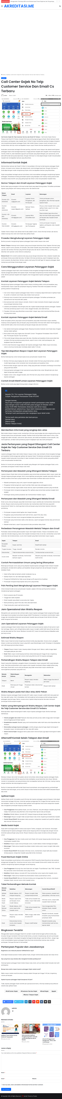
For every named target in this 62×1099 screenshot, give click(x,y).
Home (3, 74)
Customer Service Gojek (29, 991)
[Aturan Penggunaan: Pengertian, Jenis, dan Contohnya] (52, 1030)
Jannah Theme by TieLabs (30, 1096)
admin (5, 95)
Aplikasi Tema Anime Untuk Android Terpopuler (9, 1036)
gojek (54, 991)
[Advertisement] (31, 21)
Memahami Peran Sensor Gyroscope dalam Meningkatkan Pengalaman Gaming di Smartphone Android (36, 1)
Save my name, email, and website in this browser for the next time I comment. (23, 1084)
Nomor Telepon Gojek (31, 994)
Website (34, 1078)
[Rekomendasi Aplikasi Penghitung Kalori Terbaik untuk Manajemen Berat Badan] (31, 1029)
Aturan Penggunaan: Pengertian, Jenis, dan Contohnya (49, 1040)
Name (3, 1072)
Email (3, 1078)
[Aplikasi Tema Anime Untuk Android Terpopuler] (10, 1029)
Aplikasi (8, 74)
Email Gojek (44, 991)
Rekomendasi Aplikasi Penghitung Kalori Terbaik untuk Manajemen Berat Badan (29, 1037)
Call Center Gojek (12, 991)
